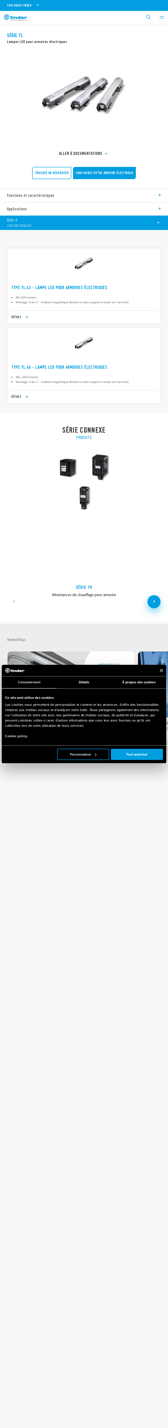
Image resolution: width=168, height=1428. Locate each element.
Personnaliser (80, 754)
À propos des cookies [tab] (139, 682)
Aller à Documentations (80, 153)
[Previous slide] (14, 601)
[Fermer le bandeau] (161, 670)
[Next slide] (154, 601)
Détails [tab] (84, 682)
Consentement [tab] (29, 682)
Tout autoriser (137, 754)
